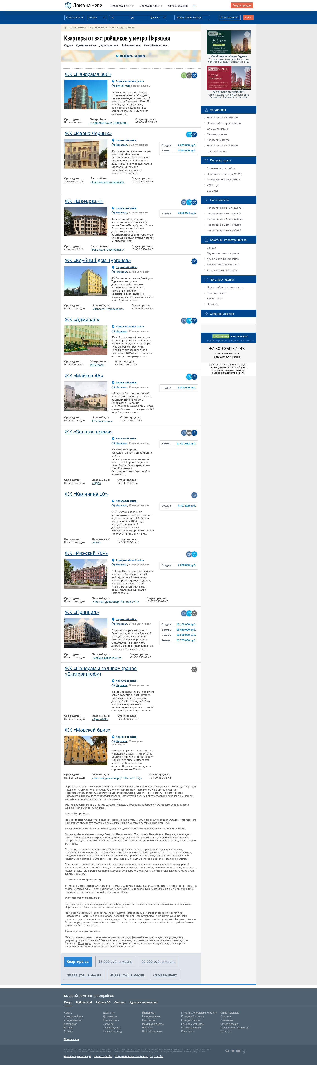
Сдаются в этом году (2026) (224, 174)
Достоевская (110, 1016)
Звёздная (108, 1024)
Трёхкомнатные (131, 45)
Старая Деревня (229, 1024)
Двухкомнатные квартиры (223, 258)
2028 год (212, 185)
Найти (248, 17)
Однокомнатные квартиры (223, 253)
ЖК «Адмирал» (82, 319)
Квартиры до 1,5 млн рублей (225, 207)
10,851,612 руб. (186, 443)
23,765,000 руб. (186, 640)
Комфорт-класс (216, 293)
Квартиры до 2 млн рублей (224, 213)
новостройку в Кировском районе (101, 799)
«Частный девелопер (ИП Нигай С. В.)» (117, 778)
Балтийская (123, 85)
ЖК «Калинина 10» (86, 494)
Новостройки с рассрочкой (224, 123)
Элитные (212, 304)
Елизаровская (111, 1020)
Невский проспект (152, 1031)
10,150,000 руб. (186, 624)
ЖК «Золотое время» (89, 431)
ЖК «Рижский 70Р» (86, 553)
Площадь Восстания (192, 1016)
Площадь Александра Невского (199, 1012)
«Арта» (96, 542)
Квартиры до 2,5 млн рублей (225, 219)
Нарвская (121, 144)
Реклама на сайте (103, 1056)
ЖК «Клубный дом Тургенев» (98, 260)
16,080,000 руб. (186, 629)
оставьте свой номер (227, 356)
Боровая (68, 1031)
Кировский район (126, 140)
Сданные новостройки (221, 168)
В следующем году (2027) (223, 179)
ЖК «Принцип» (82, 612)
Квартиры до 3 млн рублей (224, 224)
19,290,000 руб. (186, 635)
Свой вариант (165, 975)
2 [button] (77, 108)
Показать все (71, 1039)
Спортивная (226, 1020)
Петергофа (84, 943)
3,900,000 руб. (187, 387)
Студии (68, 45)
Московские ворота (153, 1024)
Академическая (72, 1020)
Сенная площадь (229, 1012)
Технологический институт (235, 1027)
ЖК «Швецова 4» (84, 201)
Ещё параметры (217, 151)
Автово (68, 1012)
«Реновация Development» (107, 181)
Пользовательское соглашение (131, 1056)
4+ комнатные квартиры (222, 270)
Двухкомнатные (108, 45)
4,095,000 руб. (187, 145)
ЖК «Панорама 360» (88, 74)
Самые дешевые (217, 128)
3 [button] (86, 108)
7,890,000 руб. (187, 565)
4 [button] (94, 108)
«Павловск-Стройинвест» (108, 308)
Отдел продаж (242, 5)
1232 (122, 5)
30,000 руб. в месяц (84, 975)
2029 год (212, 190)
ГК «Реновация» (102, 420)
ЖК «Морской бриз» (87, 729)
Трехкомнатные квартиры (223, 264)
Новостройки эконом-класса (225, 287)
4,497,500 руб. (187, 505)
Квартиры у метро (218, 139)
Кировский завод (112, 1031)
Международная (151, 1016)
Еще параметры (229, 17)
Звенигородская (112, 1027)
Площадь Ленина (191, 1020)
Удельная (225, 1031)
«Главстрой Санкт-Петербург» (109, 122)
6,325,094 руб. (187, 213)
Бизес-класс (214, 298)
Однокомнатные (86, 45)
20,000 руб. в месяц (158, 962)
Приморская (188, 1031)
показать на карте (133, 56)
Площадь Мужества (192, 1024)
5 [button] (103, 108)
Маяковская (148, 1012)
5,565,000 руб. (187, 150)
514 (151, 5)
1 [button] (69, 108)
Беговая (68, 1027)
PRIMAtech (97, 364)
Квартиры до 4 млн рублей (224, 230)
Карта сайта (156, 1056)
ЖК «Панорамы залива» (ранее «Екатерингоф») (101, 671)
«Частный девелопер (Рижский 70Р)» (115, 601)
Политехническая (191, 1027)
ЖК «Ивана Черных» (88, 133)
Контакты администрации (77, 1056)
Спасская (225, 1016)
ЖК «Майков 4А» (84, 375)
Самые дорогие (217, 134)
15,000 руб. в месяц (115, 962)
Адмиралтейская (73, 1016)
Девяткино (109, 1012)
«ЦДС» (96, 483)
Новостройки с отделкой (222, 145)
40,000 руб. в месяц (127, 975)
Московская (148, 1020)
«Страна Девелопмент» (107, 657)
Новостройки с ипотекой (222, 117)
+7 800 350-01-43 (227, 348)
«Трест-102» (100, 719)
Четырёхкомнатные (155, 45)
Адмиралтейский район (130, 81)
